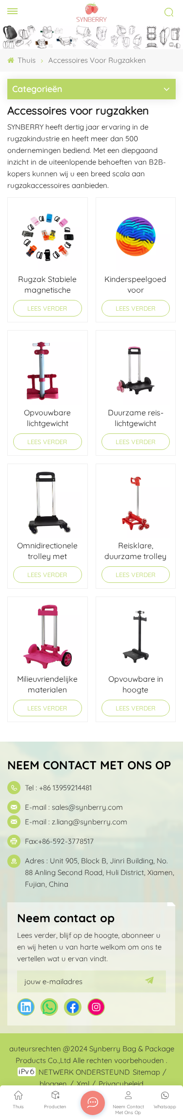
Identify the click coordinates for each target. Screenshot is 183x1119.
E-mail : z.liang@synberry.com (76, 821)
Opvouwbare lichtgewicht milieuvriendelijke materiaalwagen (47, 418)
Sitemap (146, 1072)
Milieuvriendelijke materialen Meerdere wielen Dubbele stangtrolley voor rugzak (48, 684)
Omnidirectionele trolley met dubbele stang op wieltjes (48, 551)
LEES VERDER (47, 308)
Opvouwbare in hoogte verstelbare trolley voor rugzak (135, 684)
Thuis (26, 60)
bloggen (53, 1083)
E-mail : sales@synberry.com (74, 807)
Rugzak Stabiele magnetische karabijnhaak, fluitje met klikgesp (47, 284)
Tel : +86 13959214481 (58, 787)
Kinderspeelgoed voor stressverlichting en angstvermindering (136, 284)
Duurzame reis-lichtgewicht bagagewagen (135, 418)
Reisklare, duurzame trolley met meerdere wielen (135, 551)
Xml (83, 1083)
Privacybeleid (121, 1083)
